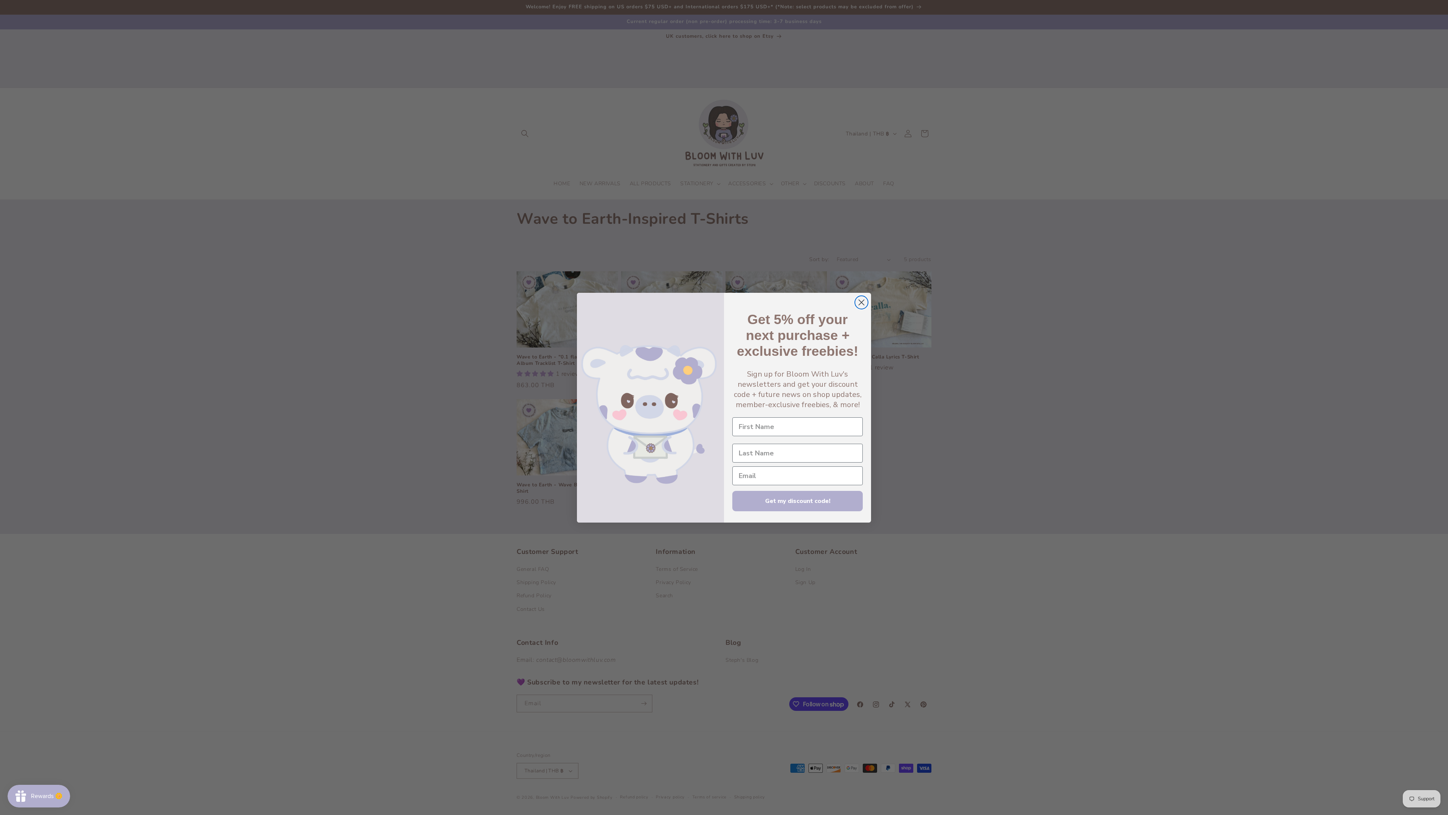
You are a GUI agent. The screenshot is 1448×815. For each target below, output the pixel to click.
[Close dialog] (861, 302)
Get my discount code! (797, 501)
